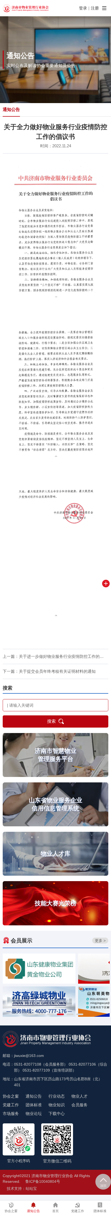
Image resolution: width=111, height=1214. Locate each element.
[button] (31, 1014)
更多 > (100, 940)
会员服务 (79, 1105)
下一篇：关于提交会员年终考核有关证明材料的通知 (49, 671)
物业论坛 (34, 1113)
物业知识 (56, 1105)
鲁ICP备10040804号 (42, 1181)
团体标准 (34, 1105)
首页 (55, 1211)
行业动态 (56, 1096)
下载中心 (56, 1113)
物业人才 (79, 1096)
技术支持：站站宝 (22, 1188)
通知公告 (11, 109)
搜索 (51, 721)
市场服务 (11, 1113)
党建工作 (11, 1105)
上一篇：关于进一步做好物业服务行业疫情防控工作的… (53, 656)
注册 (95, 8)
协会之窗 (11, 1096)
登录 (83, 8)
